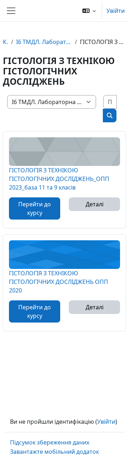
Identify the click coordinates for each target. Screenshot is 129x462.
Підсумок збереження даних (49, 442)
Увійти (115, 11)
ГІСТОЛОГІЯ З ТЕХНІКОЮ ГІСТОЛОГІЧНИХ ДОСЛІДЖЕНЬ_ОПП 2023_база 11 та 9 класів (59, 178)
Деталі (95, 204)
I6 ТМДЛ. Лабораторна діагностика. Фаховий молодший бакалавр (44, 42)
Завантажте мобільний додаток (54, 452)
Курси (5, 42)
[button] (89, 10)
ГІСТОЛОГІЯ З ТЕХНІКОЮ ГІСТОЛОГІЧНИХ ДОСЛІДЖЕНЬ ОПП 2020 (58, 281)
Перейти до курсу (34, 208)
